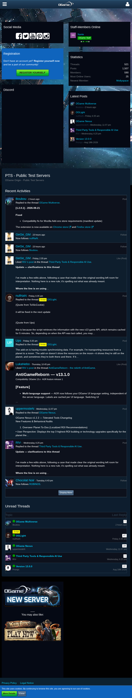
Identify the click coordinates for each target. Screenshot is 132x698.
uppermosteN (82, 125)
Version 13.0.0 (83, 138)
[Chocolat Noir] (9, 482)
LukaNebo (23, 364)
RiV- (78, 134)
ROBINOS (34, 484)
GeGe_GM (23, 234)
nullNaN (80, 116)
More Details (9, 693)
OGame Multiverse (86, 103)
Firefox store (83, 227)
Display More (66, 492)
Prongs (79, 142)
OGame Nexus (84, 121)
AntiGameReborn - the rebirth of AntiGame (72, 367)
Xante (81, 34)
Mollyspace (122, 80)
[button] (5, 4)
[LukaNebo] (9, 382)
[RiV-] (9, 458)
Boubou (79, 107)
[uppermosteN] (9, 422)
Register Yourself (33, 72)
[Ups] (9, 349)
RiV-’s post (28, 262)
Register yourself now (47, 60)
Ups (18, 340)
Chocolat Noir (25, 480)
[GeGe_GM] (9, 237)
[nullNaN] (9, 314)
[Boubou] (9, 213)
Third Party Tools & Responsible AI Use (97, 130)
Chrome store (60, 227)
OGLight (80, 112)
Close (22, 693)
